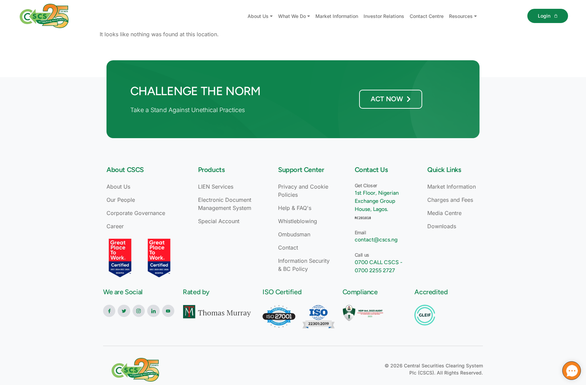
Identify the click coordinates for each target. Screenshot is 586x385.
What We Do (292, 16)
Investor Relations (384, 16)
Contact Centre (427, 16)
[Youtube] (168, 311)
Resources (461, 16)
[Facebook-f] (109, 311)
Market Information (336, 16)
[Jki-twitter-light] (124, 311)
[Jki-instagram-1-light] (139, 311)
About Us (258, 16)
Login (544, 16)
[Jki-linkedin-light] (153, 311)
